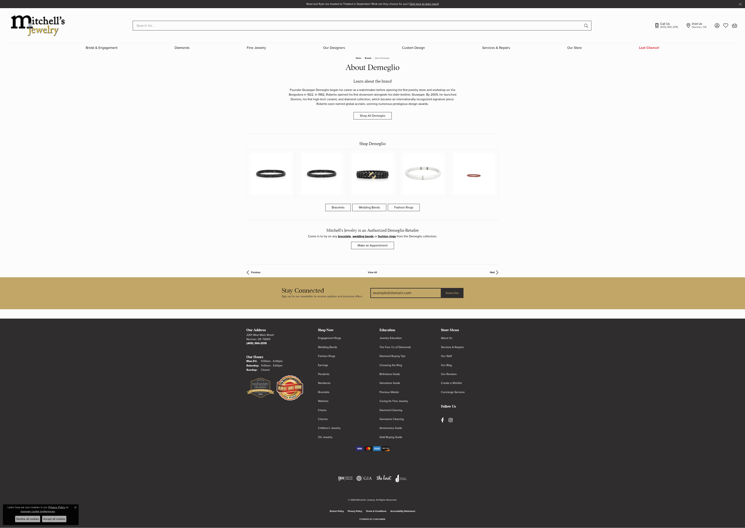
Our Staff (446, 356)
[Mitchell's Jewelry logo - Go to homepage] (37, 25)
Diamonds (182, 48)
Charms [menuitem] (323, 419)
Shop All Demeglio (372, 116)
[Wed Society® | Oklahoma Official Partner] (260, 388)
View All (372, 272)
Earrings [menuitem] (323, 365)
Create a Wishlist (451, 383)
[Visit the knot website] (384, 478)
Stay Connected (303, 290)
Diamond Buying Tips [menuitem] (392, 356)
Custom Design (413, 48)
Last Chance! (649, 48)
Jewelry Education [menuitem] (390, 338)
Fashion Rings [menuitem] (326, 356)
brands (368, 58)
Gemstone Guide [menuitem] (389, 383)
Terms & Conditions (376, 511)
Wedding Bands (369, 207)
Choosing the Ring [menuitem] (390, 365)
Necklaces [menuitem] (324, 383)
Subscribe (452, 293)
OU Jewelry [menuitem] (325, 437)
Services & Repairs (496, 48)
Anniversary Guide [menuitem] (390, 428)
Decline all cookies (27, 518)
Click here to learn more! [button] (424, 4)
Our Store (574, 48)
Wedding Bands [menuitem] (327, 347)
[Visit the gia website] (364, 478)
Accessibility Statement (402, 511)
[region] (372, 173)
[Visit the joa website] (401, 478)
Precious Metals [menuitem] (389, 392)
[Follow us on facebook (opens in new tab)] (442, 420)
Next (492, 272)
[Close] (740, 4)
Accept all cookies (54, 518)
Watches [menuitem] (323, 401)
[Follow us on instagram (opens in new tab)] (451, 420)
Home (358, 58)
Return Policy (337, 511)
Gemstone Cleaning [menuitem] (391, 419)
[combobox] (357, 25)
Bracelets (338, 207)
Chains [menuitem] (322, 410)
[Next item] (494, 173)
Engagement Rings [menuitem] (329, 338)
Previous (255, 272)
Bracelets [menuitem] (323, 392)
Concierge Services (453, 392)
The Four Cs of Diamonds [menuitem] (395, 347)
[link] (668, 25)
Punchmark (379, 519)
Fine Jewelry (256, 48)
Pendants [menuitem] (323, 374)
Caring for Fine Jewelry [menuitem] (393, 401)
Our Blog (446, 365)
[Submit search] (586, 25)
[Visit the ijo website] (345, 478)
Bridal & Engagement (101, 48)
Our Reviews (449, 374)
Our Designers (334, 48)
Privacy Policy (355, 511)
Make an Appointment (373, 245)
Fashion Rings (403, 207)
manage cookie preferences (38, 511)
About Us (446, 338)
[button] (717, 25)
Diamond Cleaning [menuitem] (390, 410)
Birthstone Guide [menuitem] (389, 374)
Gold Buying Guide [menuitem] (390, 437)
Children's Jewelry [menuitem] (329, 428)
